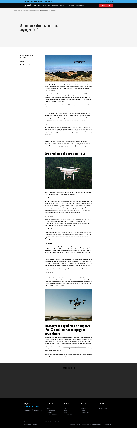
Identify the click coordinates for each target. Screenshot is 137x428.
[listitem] (20, 64)
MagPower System (51, 410)
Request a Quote (106, 5)
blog (54, 354)
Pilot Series (49, 412)
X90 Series (49, 406)
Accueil (15, 10)
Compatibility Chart (102, 408)
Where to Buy (84, 408)
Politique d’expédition (108, 424)
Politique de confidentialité (75, 424)
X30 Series (49, 408)
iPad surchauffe (67, 339)
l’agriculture (85, 88)
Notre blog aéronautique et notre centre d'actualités (28, 10)
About (82, 406)
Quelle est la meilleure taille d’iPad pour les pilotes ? (80, 391)
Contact (83, 410)
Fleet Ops (66, 408)
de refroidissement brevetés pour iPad (54, 343)
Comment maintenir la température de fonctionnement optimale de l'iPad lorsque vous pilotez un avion (55, 392)
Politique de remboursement (97, 424)
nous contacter (55, 356)
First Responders (68, 406)
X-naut (66, 341)
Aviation (66, 412)
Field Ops (66, 410)
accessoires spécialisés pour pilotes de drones (75, 347)
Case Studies (101, 406)
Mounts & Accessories (52, 414)
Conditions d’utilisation (86, 424)
